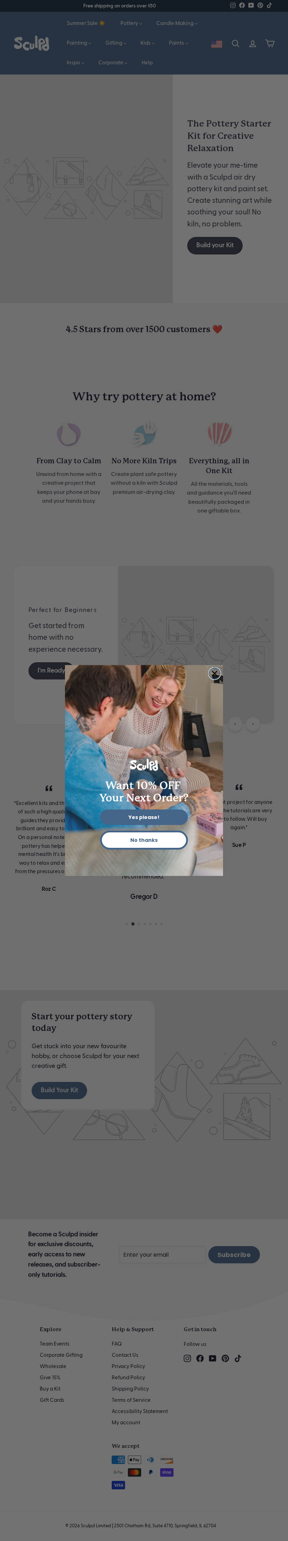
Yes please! (144, 817)
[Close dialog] (214, 673)
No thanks (144, 840)
